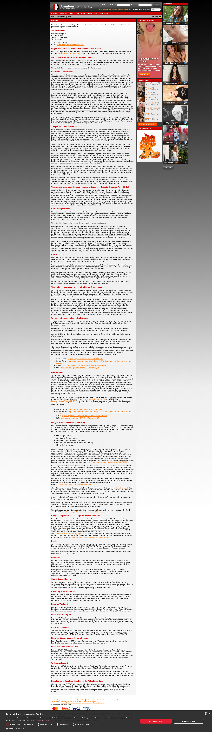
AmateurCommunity (74, 6)
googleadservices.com (117, 530)
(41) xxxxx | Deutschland (151, 88)
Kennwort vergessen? (125, 9)
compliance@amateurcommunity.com (70, 45)
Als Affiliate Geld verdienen (88, 701)
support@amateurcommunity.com (71, 703)
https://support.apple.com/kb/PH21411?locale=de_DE (80, 368)
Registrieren (61, 700)
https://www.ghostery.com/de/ (95, 399)
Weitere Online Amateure (147, 124)
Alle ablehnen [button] (188, 721)
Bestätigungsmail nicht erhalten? (107, 9)
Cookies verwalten (105, 700)
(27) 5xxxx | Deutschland (151, 93)
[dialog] (106, 721)
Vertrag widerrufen (98, 703)
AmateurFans (116, 700)
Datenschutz (81, 700)
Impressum (61, 17)
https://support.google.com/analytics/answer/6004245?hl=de (108, 462)
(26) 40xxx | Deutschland (151, 113)
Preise (56, 701)
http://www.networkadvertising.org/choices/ (71, 534)
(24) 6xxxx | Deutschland (151, 118)
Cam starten (144, 74)
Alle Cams (168, 167)
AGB (52, 17)
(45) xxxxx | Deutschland (151, 98)
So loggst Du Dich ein (72, 701)
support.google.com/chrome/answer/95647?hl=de (85, 359)
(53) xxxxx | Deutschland (152, 103)
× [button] (209, 713)
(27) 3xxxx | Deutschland (152, 83)
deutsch (155, 17)
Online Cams (168, 4)
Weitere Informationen (40, 720)
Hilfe (69, 17)
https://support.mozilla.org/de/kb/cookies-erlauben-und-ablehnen (84, 365)
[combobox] (206, 713)
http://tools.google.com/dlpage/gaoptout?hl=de (76, 484)
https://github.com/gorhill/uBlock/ (63, 401)
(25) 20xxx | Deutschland (152, 108)
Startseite (53, 700)
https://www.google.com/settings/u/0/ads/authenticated (88, 537)
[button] (70, 728)
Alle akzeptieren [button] (156, 721)
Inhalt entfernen (87, 703)
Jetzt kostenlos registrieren (141, 9)
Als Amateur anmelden (92, 700)
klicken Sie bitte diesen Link (120, 488)
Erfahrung (62, 701)
